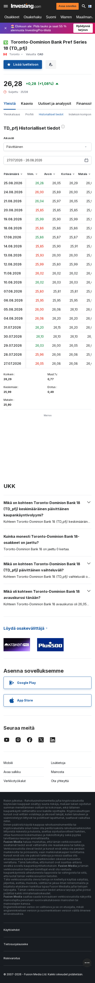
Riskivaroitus (12, 958)
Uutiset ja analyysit (54, 103)
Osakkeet (11, 17)
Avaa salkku (12, 772)
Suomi (51, 17)
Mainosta (57, 772)
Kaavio (27, 103)
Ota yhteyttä (60, 781)
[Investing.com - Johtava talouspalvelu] (26, 6)
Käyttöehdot (12, 929)
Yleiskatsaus (12, 114)
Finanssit (84, 103)
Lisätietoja (58, 763)
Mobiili (8, 763)
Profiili (29, 114)
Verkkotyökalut (15, 781)
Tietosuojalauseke (16, 944)
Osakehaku (33, 17)
